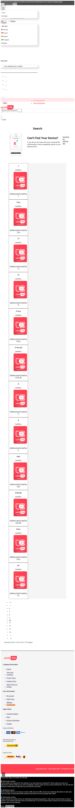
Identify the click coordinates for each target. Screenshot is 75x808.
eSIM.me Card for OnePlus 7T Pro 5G (18, 376)
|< (10, 602)
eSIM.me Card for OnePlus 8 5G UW (18, 522)
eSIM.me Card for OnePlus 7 (18, 195)
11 (10, 623)
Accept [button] (15, 4)
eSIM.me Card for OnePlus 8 (18, 413)
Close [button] (2, 4)
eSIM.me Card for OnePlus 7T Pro (18, 340)
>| (11, 638)
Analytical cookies (9, 790)
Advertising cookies (9, 797)
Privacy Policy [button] (57, 2)
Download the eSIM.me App (66, 140)
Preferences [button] (8, 4)
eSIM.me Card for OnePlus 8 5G (18, 485)
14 (10, 632)
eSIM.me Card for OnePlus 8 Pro (18, 558)
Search (4, 119)
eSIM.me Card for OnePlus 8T (18, 594)
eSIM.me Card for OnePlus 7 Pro (18, 231)
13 (10, 629)
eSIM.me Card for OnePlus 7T (18, 268)
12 (10, 626)
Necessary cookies (9, 781)
